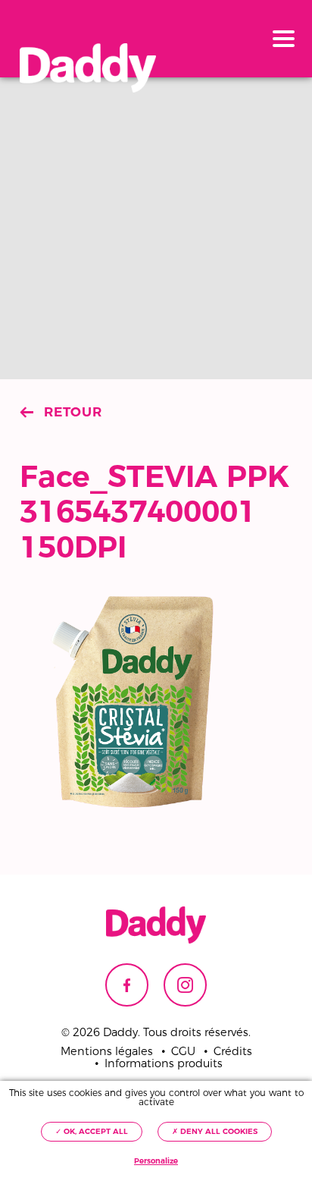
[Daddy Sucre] (88, 68)
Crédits (233, 1051)
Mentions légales (107, 1051)
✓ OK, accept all (91, 1131)
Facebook (126, 985)
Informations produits (164, 1063)
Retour (73, 411)
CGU (183, 1051)
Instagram (185, 985)
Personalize (156, 1161)
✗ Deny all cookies (214, 1131)
